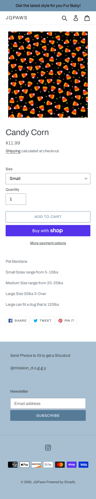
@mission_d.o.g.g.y (28, 368)
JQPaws (17, 17)
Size (9, 169)
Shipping (13, 151)
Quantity (12, 189)
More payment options (48, 243)
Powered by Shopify (61, 482)
